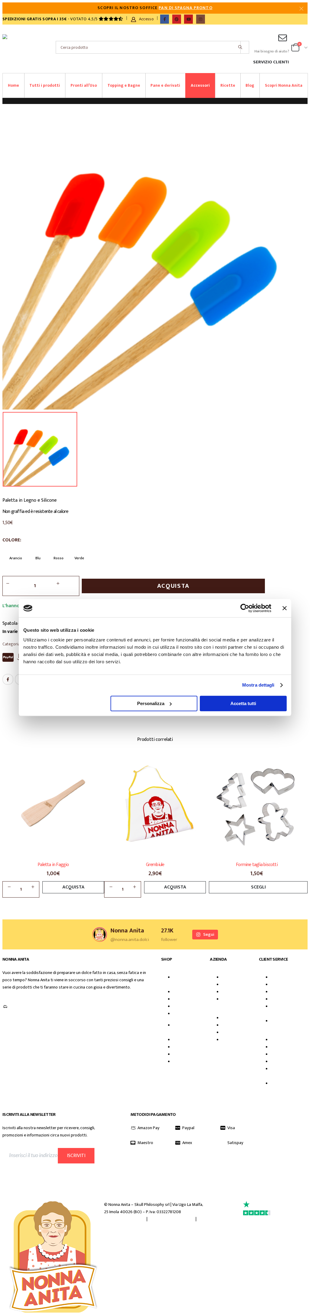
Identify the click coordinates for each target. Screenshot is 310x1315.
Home (13, 85)
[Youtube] (188, 19)
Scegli (258, 887)
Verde (79, 558)
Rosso (59, 558)
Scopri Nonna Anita (283, 85)
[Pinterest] (176, 19)
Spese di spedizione (281, 1024)
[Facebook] (164, 19)
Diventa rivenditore (232, 1002)
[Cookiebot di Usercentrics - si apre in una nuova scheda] (244, 608)
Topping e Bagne (123, 85)
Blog (250, 85)
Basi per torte (189, 991)
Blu (38, 558)
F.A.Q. (280, 984)
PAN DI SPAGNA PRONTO (185, 7)
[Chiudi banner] (284, 608)
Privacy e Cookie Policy (125, 1219)
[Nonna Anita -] (13, 47)
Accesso (146, 18)
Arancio (15, 558)
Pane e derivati (165, 85)
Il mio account (287, 977)
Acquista (173, 586)
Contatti (282, 991)
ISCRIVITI (76, 1156)
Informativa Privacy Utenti (36, 1169)
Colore (11, 540)
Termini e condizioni (122, 1226)
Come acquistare (290, 999)
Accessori (200, 85)
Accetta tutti (243, 703)
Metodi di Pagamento (281, 1010)
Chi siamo (234, 977)
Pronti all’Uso (84, 85)
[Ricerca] (240, 47)
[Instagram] (200, 19)
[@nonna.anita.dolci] (100, 935)
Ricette (227, 85)
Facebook (7, 679)
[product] (53, 805)
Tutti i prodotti (44, 85)
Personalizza (150, 703)
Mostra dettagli (258, 685)
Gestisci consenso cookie (171, 1219)
